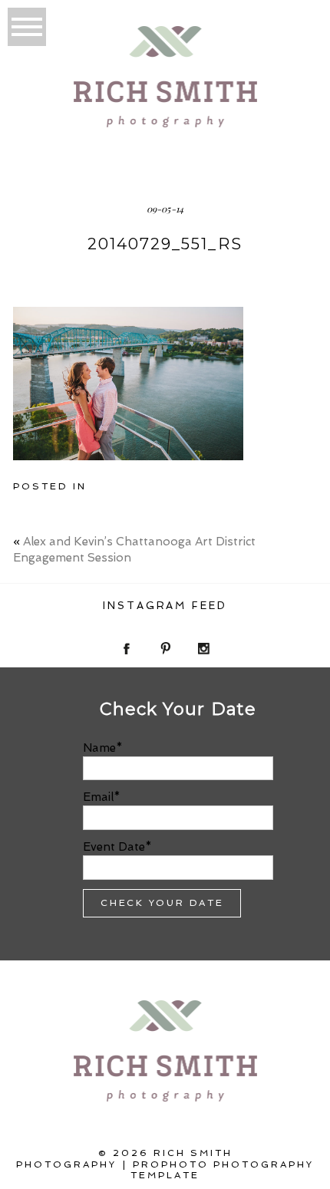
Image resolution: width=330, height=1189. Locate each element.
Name (99, 748)
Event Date (114, 847)
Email (98, 797)
